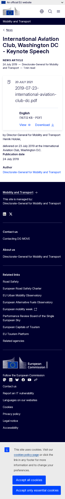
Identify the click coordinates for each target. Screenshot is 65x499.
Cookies (8, 407)
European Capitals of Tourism (21, 327)
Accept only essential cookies (37, 490)
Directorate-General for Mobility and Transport (32, 172)
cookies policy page (26, 454)
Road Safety (11, 281)
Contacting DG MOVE (16, 238)
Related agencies (13, 341)
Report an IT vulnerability (18, 393)
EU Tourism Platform (16, 334)
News (9, 29)
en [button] (42, 11)
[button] (25, 125)
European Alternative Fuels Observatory (28, 302)
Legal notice (10, 420)
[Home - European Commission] (11, 11)
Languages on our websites (20, 400)
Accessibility (10, 427)
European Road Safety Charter (22, 288)
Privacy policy (11, 414)
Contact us (9, 386)
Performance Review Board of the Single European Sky (28, 318)
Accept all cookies (29, 480)
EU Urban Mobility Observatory (22, 295)
